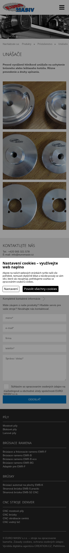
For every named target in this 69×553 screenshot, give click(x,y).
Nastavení (11, 289)
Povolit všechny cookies (40, 289)
